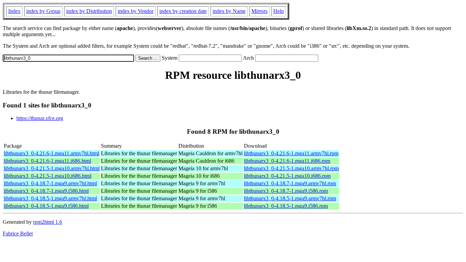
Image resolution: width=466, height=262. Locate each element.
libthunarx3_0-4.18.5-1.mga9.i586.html (46, 206)
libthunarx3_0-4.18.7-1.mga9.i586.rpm (286, 191)
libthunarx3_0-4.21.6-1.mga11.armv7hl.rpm (291, 153)
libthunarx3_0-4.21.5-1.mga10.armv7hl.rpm (291, 168)
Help (278, 11)
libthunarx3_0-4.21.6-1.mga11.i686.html (47, 161)
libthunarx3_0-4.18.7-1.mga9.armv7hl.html (50, 183)
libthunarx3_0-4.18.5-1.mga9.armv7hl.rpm (290, 198)
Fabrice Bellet (18, 233)
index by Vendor (136, 11)
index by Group (43, 11)
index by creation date (183, 11)
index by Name (229, 11)
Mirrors (259, 11)
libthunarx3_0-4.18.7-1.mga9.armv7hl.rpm (290, 183)
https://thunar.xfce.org (39, 118)
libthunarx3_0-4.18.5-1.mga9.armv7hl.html (50, 198)
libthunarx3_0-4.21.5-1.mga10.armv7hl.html (52, 168)
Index (14, 11)
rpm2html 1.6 (47, 222)
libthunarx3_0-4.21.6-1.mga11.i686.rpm (287, 161)
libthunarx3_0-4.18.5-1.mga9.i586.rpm (286, 206)
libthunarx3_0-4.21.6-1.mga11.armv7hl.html (51, 153)
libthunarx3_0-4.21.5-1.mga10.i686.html (47, 176)
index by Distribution (89, 11)
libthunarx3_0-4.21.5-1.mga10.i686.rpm (287, 176)
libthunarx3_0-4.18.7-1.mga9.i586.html (46, 191)
